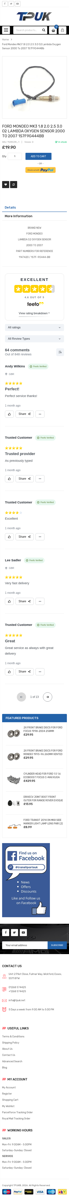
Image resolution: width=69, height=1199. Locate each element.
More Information (18, 216)
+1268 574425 (17, 991)
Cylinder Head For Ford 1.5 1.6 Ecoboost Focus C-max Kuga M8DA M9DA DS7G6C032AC (42, 777)
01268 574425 (17, 987)
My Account (9, 1087)
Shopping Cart (10, 1099)
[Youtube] (17, 4)
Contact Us (8, 1055)
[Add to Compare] (13, 184)
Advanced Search (12, 1061)
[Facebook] (5, 4)
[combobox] (27, 30)
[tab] (34, 207)
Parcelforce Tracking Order (17, 1112)
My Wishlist (8, 1106)
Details (10, 207)
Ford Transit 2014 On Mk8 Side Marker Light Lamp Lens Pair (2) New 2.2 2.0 (43, 824)
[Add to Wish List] (5, 184)
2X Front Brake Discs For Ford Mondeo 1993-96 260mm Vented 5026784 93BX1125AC (43, 754)
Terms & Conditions (13, 1036)
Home (5, 39)
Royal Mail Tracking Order (16, 1118)
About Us (7, 1048)
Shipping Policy (10, 1042)
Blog (4, 1067)
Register (7, 1093)
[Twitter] (11, 4)
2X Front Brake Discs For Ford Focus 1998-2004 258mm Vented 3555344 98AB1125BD (43, 731)
